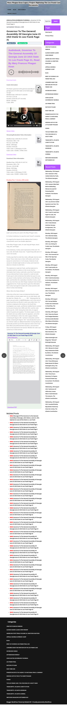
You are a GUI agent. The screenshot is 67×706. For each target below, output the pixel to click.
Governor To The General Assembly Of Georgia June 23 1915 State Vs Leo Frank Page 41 (24, 604)
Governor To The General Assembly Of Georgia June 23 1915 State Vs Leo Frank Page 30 (24, 556)
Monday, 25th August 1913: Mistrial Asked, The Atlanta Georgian (51, 236)
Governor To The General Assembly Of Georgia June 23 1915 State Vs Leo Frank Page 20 (24, 509)
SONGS (47, 128)
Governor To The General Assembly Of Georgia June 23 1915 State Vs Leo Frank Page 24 (24, 528)
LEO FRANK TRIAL (50, 103)
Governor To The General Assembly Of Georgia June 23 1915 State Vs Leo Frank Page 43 (24, 613)
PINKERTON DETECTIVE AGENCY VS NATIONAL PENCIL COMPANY (51, 116)
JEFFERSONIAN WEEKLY (51, 94)
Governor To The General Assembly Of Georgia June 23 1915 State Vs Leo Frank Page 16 (26, 490)
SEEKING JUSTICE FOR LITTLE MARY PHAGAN (19, 676)
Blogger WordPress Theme (15, 702)
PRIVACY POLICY (12, 13)
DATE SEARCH (22, 10)
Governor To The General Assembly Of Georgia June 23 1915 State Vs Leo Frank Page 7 (24, 447)
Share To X (11, 43)
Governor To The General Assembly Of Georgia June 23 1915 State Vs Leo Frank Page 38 (26, 590)
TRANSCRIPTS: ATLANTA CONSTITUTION (18, 687)
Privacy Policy (49, 36)
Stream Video (10, 131)
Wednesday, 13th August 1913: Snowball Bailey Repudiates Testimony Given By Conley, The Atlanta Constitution (52, 406)
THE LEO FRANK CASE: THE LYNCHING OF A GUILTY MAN (51, 134)
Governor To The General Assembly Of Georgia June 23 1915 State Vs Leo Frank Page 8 (24, 452)
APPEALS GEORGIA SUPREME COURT (16, 637)
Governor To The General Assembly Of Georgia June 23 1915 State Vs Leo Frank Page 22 (26, 518)
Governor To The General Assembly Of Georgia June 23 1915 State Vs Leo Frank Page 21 (26, 514)
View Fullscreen (12, 337)
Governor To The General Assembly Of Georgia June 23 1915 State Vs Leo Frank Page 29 (24, 552)
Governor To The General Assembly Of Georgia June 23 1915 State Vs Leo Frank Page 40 (24, 599)
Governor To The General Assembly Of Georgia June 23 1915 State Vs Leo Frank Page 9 (24, 457)
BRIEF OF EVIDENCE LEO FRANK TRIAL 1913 (18, 644)
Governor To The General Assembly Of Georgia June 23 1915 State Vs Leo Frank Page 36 (26, 580)
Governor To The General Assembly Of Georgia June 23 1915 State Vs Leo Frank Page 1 (24, 424)
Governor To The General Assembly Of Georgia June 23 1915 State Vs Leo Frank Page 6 (24, 443)
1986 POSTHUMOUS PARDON (14, 626)
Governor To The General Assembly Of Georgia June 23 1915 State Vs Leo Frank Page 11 (26, 466)
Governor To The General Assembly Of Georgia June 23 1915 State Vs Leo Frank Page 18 (26, 499)
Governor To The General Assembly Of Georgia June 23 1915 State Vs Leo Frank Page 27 (26, 542)
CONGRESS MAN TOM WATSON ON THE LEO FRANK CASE (51, 84)
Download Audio (11, 80)
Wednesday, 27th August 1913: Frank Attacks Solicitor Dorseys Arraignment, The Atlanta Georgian (52, 225)
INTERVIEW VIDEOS (50, 90)
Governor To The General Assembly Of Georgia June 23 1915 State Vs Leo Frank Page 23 (26, 523)
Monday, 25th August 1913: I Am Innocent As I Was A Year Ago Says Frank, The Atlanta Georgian (52, 256)
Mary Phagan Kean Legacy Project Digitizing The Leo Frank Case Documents (33, 4)
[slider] (23, 125)
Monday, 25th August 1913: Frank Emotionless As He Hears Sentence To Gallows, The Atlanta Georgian (52, 280)
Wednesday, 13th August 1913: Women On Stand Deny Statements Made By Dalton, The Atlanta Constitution (52, 350)
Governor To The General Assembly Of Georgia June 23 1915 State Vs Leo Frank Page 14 (26, 481)
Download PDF (12, 407)
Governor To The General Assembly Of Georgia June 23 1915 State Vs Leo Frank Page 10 (26, 462)
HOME (9, 10)
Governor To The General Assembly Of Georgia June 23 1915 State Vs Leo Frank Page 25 (26, 533)
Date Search (48, 32)
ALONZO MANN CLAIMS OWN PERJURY (17, 630)
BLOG (14, 10)
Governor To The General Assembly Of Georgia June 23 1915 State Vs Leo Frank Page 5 (24, 438)
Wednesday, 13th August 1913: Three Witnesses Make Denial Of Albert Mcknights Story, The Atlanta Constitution (52, 363)
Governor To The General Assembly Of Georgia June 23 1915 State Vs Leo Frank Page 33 (26, 566)
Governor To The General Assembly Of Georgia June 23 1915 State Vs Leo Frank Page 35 (24, 575)
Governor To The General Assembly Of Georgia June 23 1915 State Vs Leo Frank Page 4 (24, 433)
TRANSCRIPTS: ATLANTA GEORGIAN (16, 690)
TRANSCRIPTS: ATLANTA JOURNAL (16, 694)
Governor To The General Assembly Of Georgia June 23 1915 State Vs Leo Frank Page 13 (26, 476)
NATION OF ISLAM (50, 107)
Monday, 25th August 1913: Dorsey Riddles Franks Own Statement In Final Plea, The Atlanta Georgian (51, 303)
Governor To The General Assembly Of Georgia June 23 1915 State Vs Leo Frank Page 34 (26, 571)
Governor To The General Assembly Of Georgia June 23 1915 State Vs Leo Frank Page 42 (26, 609)
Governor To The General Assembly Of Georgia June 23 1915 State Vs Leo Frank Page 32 (26, 561)
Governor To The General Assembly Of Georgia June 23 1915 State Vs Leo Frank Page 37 (24, 585)
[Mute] (37, 125)
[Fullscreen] (39, 125)
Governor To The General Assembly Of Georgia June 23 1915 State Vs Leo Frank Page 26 (24, 537)
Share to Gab (22, 43)
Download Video (11, 154)
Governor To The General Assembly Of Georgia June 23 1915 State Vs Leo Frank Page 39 (24, 594)
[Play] (8, 125)
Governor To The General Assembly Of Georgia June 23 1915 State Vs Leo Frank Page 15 (26, 485)
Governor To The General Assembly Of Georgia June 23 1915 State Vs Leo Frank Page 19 (26, 504)
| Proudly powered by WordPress (41, 702)
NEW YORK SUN (49, 111)
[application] (24, 117)
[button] (24, 117)
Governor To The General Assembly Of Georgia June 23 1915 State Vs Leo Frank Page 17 (26, 495)
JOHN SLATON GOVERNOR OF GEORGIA (17, 658)
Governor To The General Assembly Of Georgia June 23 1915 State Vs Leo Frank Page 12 (26, 471)
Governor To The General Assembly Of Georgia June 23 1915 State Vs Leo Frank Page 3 (24, 428)
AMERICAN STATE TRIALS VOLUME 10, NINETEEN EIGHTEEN (52, 61)
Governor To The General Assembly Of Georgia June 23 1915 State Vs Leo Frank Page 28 (24, 547)
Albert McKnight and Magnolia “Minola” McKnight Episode (51, 340)
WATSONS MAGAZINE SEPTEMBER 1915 (17, 697)
